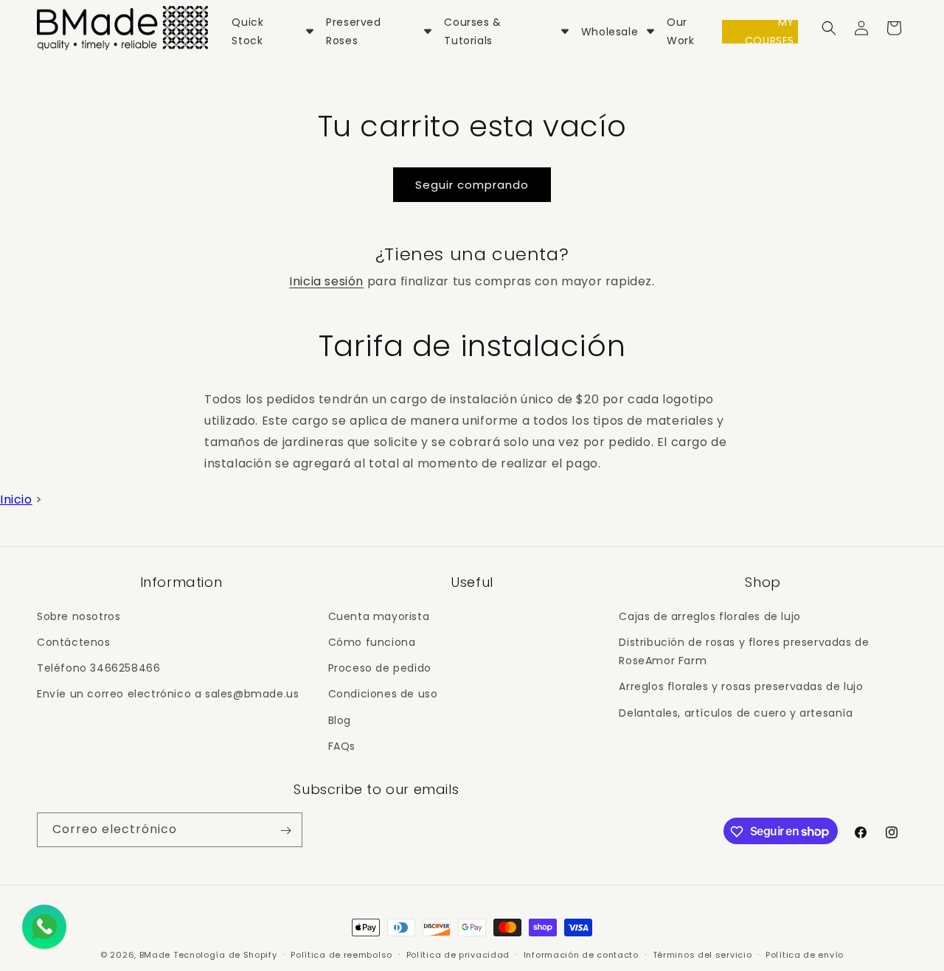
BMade (155, 955)
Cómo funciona (372, 641)
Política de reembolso (341, 954)
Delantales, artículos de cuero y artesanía (736, 712)
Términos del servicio (702, 954)
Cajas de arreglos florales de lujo (709, 615)
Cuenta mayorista (379, 615)
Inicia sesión (326, 281)
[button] (829, 28)
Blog (339, 719)
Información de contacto (581, 954)
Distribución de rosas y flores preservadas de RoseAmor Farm (744, 650)
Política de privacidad (458, 954)
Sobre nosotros (78, 615)
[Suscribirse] (285, 830)
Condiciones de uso (383, 693)
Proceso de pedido (379, 667)
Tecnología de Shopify (225, 955)
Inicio (16, 499)
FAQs (341, 745)
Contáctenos (74, 641)
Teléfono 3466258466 (98, 667)
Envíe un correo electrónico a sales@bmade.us (168, 693)
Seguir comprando (472, 184)
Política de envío (805, 954)
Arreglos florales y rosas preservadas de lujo (741, 686)
